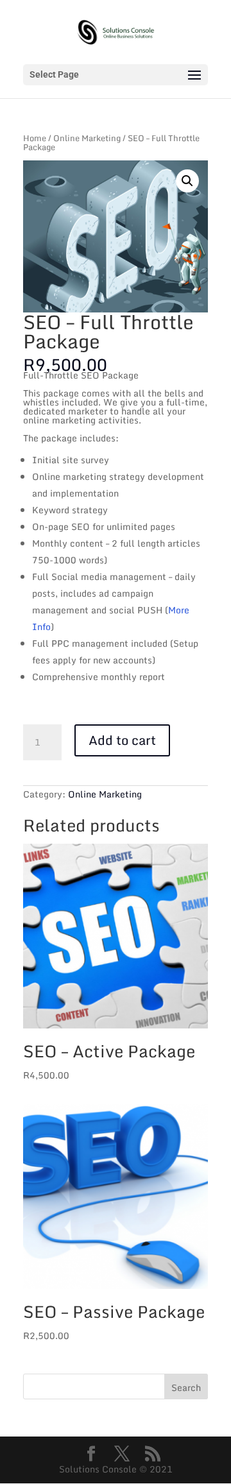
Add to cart (122, 740)
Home (34, 138)
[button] (187, 180)
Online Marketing (87, 138)
